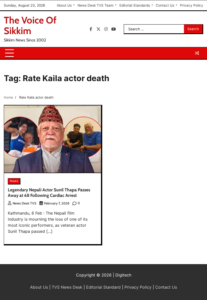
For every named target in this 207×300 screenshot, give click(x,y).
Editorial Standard (103, 287)
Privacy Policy (191, 5)
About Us (64, 5)
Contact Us (165, 5)
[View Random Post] (197, 53)
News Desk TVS (24, 203)
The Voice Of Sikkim (30, 25)
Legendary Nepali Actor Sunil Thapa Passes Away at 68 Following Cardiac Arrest (49, 192)
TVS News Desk (67, 287)
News (14, 181)
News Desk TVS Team (95, 5)
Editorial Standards (134, 5)
